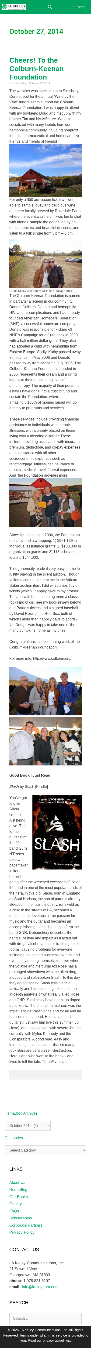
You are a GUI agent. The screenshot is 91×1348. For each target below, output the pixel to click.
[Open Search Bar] (50, 7)
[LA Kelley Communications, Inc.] (14, 7)
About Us (17, 1182)
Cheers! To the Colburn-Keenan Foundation (36, 68)
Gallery (15, 1204)
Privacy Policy (22, 1232)
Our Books (18, 1197)
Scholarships (20, 1218)
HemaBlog (18, 1189)
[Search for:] (45, 1318)
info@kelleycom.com (40, 1287)
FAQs (14, 1211)
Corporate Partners (26, 1225)
